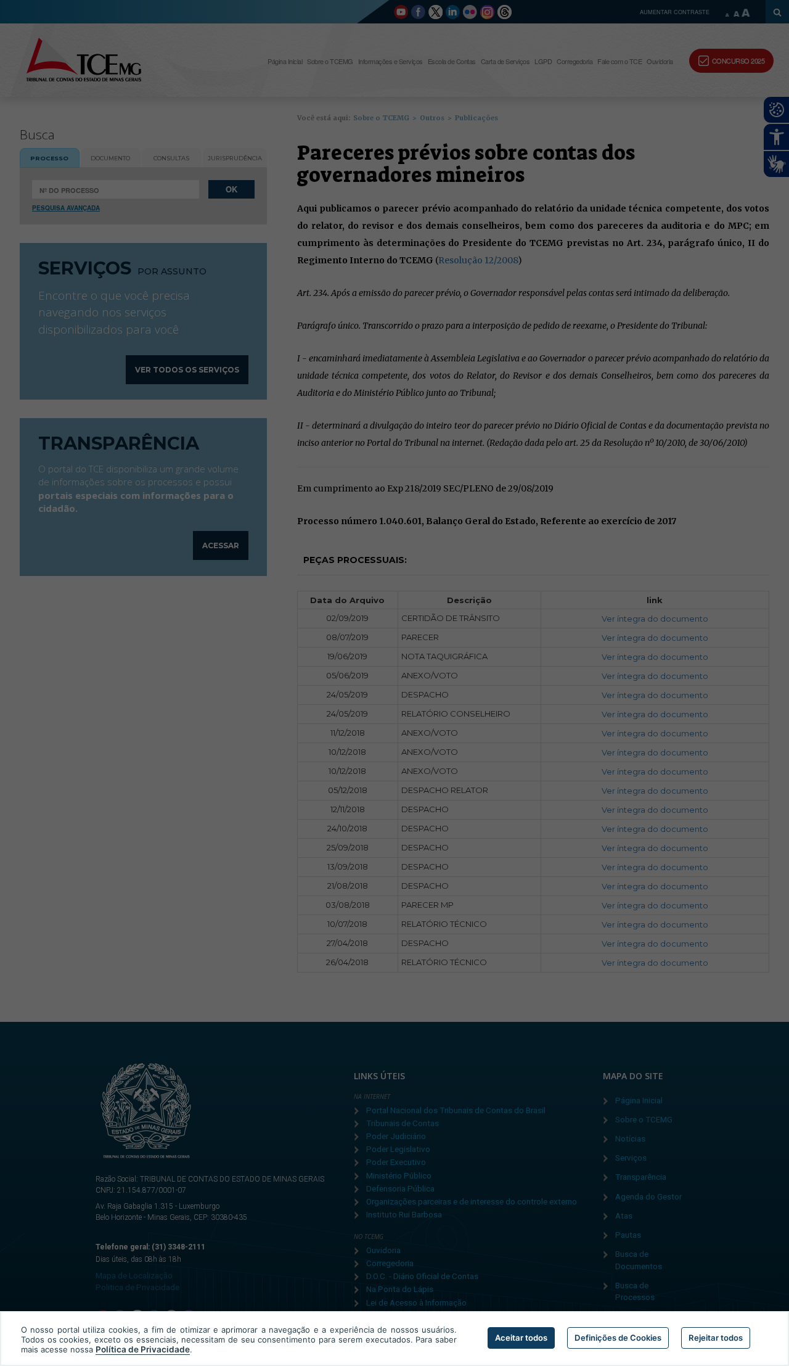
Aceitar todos (521, 1338)
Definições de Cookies (617, 1338)
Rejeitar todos (716, 1338)
